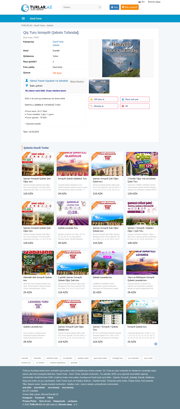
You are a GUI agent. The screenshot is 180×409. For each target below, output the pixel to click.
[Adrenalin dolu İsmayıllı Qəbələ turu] (38, 254)
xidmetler (37, 358)
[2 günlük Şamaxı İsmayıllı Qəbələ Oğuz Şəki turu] (73, 254)
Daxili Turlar (39, 25)
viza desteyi (53, 387)
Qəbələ (50, 25)
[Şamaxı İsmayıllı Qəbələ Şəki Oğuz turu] (38, 155)
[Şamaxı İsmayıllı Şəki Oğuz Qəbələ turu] (107, 204)
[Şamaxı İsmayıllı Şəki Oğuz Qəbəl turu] (107, 155)
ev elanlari (40, 363)
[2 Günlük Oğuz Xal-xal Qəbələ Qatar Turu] (142, 155)
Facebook (40, 397)
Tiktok (50, 397)
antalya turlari (83, 358)
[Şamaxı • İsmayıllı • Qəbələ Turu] (107, 303)
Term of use (45, 401)
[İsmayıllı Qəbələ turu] (142, 303)
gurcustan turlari (100, 358)
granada (74, 363)
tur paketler (67, 358)
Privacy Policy (29, 401)
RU (143, 2)
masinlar (24, 358)
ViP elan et (99, 99)
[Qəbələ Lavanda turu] (107, 254)
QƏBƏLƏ (39, 105)
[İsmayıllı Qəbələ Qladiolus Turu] (73, 155)
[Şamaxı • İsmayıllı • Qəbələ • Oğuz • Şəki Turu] (142, 204)
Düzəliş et (99, 106)
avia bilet (26, 387)
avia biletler (39, 387)
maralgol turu (117, 358)
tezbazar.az (26, 363)
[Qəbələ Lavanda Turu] (73, 204)
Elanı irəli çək (131, 99)
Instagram (27, 397)
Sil (126, 106)
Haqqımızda (59, 401)
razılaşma (72, 401)
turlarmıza (46, 98)
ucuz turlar (148, 358)
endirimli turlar (52, 358)
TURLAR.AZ (26, 25)
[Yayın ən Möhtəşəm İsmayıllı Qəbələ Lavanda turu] (142, 254)
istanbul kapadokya (58, 363)
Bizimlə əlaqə (154, 2)
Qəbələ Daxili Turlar (36, 147)
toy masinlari (133, 358)
